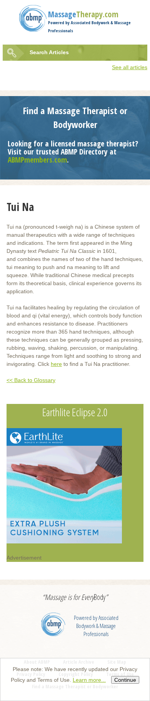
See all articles (129, 67)
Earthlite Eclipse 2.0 (75, 412)
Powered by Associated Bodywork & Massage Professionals (96, 626)
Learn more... (89, 680)
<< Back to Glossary (31, 380)
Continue (125, 680)
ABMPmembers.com (37, 159)
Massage (83, 14)
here (56, 364)
